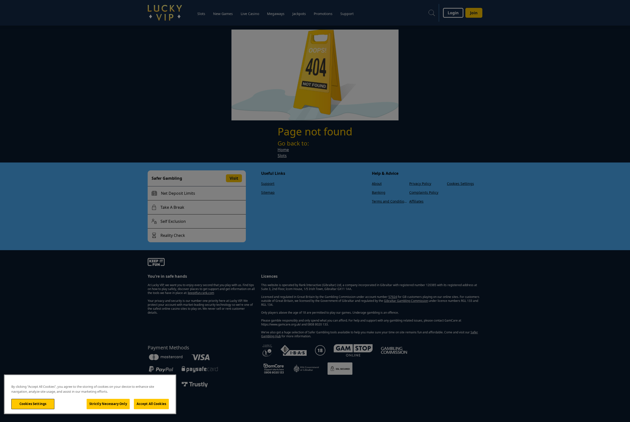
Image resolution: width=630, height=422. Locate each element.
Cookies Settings (32, 404)
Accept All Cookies (151, 404)
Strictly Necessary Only (108, 404)
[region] (90, 394)
